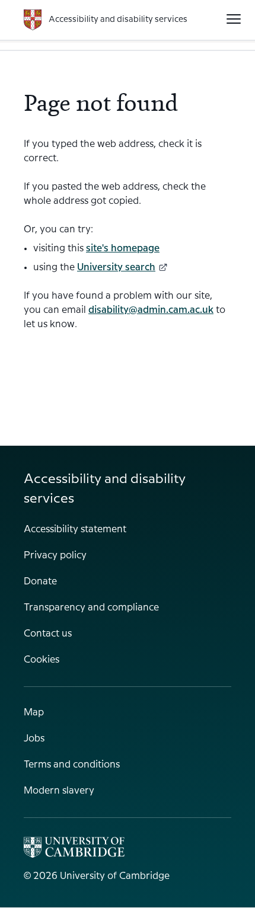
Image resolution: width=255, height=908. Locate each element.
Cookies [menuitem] (41, 660)
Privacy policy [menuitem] (55, 555)
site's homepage (123, 248)
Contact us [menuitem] (48, 633)
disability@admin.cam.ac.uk (150, 310)
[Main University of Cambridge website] (74, 847)
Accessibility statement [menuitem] (75, 529)
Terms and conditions (72, 764)
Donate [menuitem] (40, 581)
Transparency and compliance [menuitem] (91, 607)
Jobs (34, 738)
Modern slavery (59, 790)
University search (116, 267)
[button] (233, 18)
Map (34, 712)
